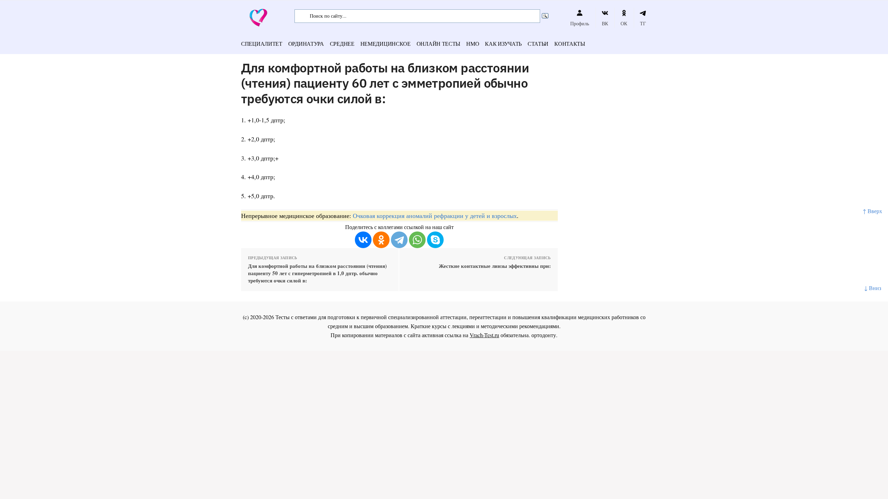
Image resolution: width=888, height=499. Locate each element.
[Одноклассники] (381, 239)
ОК (624, 23)
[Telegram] (399, 239)
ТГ (643, 23)
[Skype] (435, 239)
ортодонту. (544, 335)
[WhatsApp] (417, 239)
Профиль (579, 23)
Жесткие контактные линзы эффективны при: (494, 266)
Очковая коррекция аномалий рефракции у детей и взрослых (435, 215)
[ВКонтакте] (363, 239)
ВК (605, 23)
